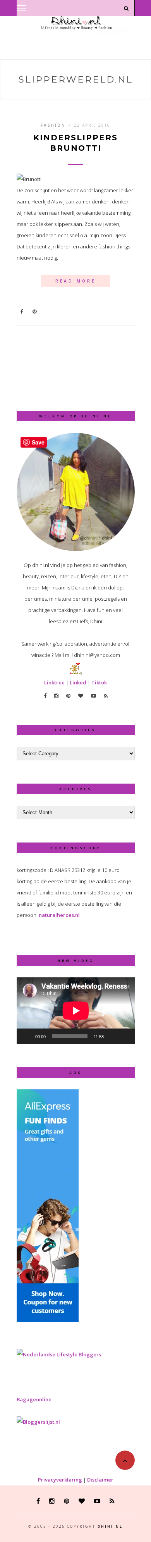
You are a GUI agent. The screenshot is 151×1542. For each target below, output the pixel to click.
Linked (78, 682)
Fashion (53, 125)
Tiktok (99, 682)
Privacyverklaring (60, 1479)
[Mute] (112, 1036)
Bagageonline (34, 1399)
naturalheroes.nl (59, 914)
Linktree (54, 682)
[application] (76, 1010)
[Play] (27, 1036)
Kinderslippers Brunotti (75, 143)
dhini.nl (110, 1526)
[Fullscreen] (125, 1036)
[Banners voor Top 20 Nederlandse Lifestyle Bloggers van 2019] (59, 1354)
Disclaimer (100, 1479)
